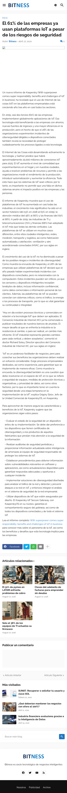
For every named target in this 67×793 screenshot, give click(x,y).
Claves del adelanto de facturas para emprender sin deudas (49, 590)
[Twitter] (26, 546)
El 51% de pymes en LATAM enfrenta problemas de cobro (13, 590)
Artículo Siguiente (53, 675)
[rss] (43, 772)
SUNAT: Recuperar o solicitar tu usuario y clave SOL (41, 692)
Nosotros (21, 787)
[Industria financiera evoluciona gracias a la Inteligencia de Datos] (9, 719)
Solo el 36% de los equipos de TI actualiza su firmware (17, 626)
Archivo (46, 787)
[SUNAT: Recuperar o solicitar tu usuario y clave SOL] (9, 694)
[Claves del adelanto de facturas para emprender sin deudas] (50, 575)
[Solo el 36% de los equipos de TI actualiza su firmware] (17, 611)
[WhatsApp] (33, 546)
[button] (4, 5)
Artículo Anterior (13, 675)
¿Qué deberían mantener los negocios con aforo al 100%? (39, 705)
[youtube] (37, 772)
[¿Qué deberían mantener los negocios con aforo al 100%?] (9, 707)
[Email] (40, 546)
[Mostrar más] (47, 546)
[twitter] (30, 772)
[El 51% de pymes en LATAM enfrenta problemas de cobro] (17, 575)
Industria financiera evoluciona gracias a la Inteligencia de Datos (41, 718)
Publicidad (34, 787)
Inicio (4, 18)
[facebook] (23, 772)
